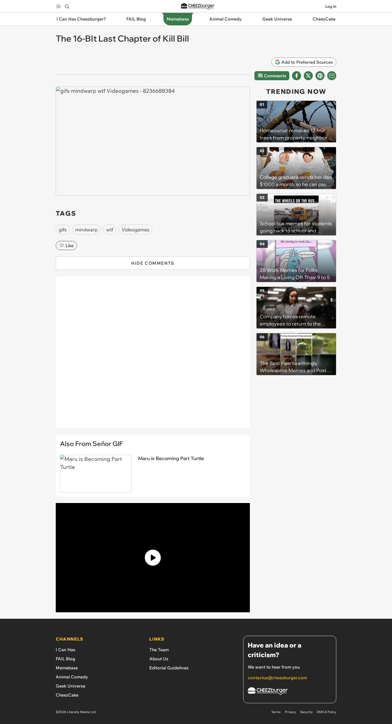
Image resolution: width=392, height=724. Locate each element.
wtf (109, 230)
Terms (276, 712)
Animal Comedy (72, 676)
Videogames (135, 230)
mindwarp (86, 230)
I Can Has (65, 649)
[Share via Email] (331, 75)
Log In (330, 6)
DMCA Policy (326, 712)
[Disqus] (153, 355)
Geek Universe (70, 686)
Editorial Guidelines (169, 667)
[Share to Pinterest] (320, 75)
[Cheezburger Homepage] (197, 6)
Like (70, 245)
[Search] (67, 6)
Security (306, 712)
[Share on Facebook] (296, 75)
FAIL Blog (65, 658)
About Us (158, 658)
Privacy (290, 712)
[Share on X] (308, 75)
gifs (63, 230)
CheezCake (67, 695)
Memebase (67, 667)
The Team (159, 649)
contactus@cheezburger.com (277, 677)
